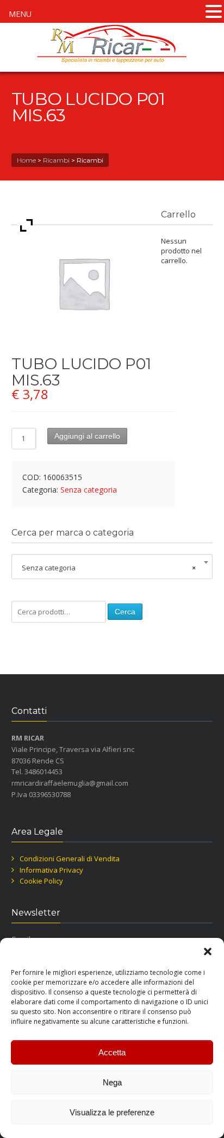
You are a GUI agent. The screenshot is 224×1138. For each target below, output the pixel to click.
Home (26, 160)
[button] (207, 951)
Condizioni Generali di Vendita (70, 858)
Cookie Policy (41, 881)
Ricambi (56, 160)
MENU (20, 14)
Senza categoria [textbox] (109, 568)
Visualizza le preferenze (112, 1112)
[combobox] (112, 567)
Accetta (112, 1052)
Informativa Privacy (51, 870)
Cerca (125, 611)
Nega (112, 1082)
